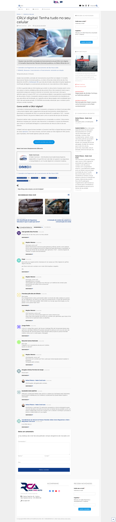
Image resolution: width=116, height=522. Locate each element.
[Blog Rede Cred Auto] (58, 2)
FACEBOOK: (47, 227)
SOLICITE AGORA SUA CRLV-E (44, 142)
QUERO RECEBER (86, 42)
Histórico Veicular (83, 60)
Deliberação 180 (34, 82)
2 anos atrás (48, 380)
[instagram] (30, 167)
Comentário (22, 441)
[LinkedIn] (25, 167)
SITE (28, 9)
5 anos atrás (41, 231)
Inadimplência (79, 91)
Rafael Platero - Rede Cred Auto (35, 380)
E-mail (47, 456)
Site (19, 462)
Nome (20, 456)
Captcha (78, 30)
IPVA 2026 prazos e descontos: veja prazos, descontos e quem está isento (29, 209)
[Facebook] (88, 5)
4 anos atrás (38, 242)
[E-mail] (20, 167)
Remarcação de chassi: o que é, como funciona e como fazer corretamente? (85, 104)
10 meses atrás (39, 421)
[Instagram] (86, 5)
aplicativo (25, 131)
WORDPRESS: (38, 227)
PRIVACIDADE (46, 9)
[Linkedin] (83, 5)
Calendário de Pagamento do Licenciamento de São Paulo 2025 (38, 67)
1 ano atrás (39, 391)
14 (30, 25)
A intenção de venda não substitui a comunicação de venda (59, 221)
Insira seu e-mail (80, 21)
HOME (21, 9)
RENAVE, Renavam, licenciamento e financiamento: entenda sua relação (41, 70)
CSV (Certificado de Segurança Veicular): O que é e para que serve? (28, 221)
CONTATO (36, 9)
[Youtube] (80, 5)
